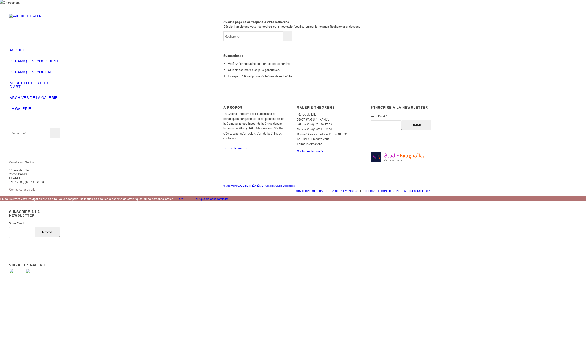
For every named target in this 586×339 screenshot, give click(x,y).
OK (181, 198)
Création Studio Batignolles (280, 185)
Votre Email (17, 223)
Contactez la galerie (22, 189)
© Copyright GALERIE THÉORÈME (243, 185)
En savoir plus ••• (235, 148)
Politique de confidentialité (211, 198)
